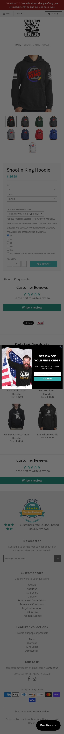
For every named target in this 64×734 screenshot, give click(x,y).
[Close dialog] (61, 347)
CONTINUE (47, 379)
